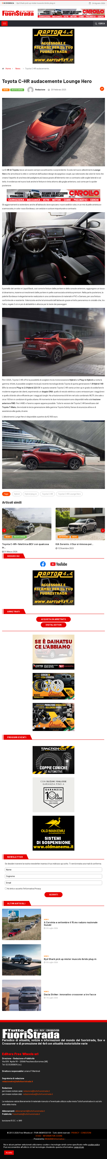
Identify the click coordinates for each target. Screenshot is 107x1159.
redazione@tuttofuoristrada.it (36, 1114)
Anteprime (63, 559)
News (17, 68)
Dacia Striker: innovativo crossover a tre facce (35, 3)
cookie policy (94, 1144)
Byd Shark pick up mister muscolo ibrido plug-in (70, 981)
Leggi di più (79, 1147)
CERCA (101, 23)
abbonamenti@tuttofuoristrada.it (30, 1134)
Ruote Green (17, 90)
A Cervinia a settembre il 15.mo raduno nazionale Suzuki (71, 946)
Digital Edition (53, 647)
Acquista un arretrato (53, 642)
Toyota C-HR (47, 517)
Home (8, 68)
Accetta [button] (9, 1153)
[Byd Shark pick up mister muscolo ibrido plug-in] (21, 982)
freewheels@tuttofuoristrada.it (26, 1137)
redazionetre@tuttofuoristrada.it (17, 1104)
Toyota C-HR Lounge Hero (69, 517)
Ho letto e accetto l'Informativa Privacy (24, 911)
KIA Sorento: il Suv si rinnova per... (74, 566)
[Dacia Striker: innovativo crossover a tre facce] (21, 1018)
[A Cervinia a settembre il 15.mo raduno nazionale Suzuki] (21, 947)
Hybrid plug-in (31, 517)
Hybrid (17, 517)
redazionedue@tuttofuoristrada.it (38, 1117)
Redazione (40, 90)
